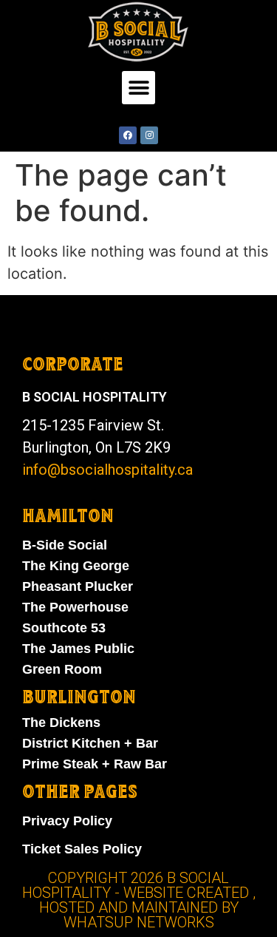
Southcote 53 (64, 627)
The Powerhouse (75, 607)
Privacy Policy (67, 820)
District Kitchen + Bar (90, 743)
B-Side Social (64, 545)
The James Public (78, 648)
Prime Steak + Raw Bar (94, 764)
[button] (138, 87)
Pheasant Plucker (77, 586)
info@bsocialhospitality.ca (107, 469)
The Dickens (61, 722)
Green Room (62, 669)
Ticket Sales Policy (82, 849)
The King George (75, 565)
